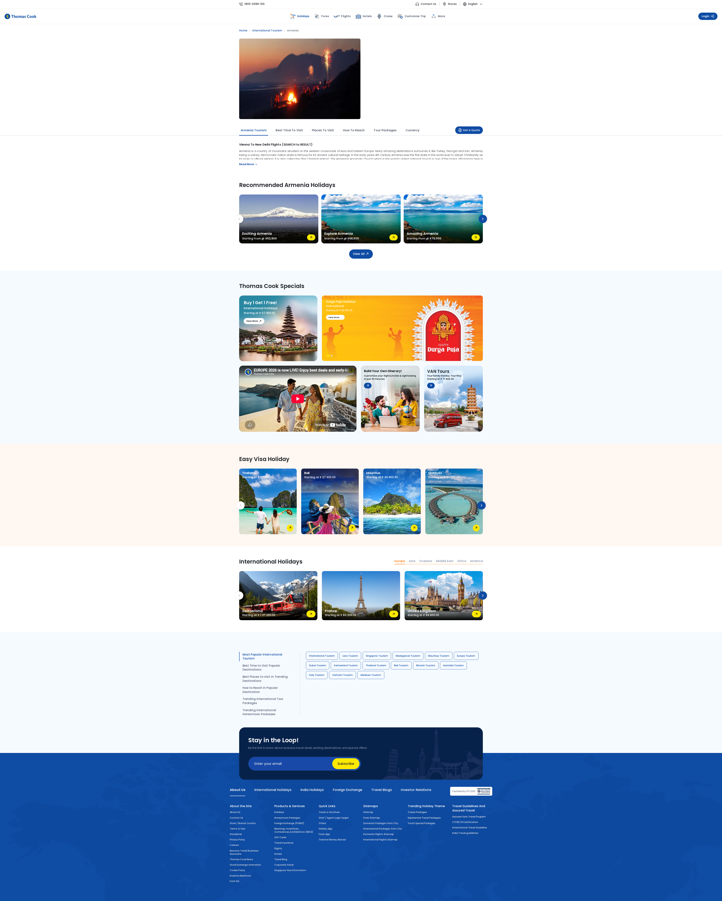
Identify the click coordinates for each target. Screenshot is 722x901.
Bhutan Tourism (425, 665)
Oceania (425, 561)
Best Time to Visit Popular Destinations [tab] (261, 668)
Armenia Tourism (254, 130)
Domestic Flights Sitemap (378, 834)
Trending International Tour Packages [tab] (263, 701)
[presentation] (239, 219)
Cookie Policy (237, 870)
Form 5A (234, 881)
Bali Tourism (401, 665)
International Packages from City (382, 828)
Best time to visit (289, 130)
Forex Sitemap (371, 817)
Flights (345, 16)
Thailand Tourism (376, 665)
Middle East (445, 561)
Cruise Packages (417, 812)
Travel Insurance (284, 842)
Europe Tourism (466, 655)
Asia (412, 561)
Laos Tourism (350, 655)
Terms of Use (237, 828)
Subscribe (345, 763)
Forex (325, 16)
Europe (399, 561)
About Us (235, 812)
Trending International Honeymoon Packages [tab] (259, 712)
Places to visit (323, 130)
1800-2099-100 (254, 4)
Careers (234, 845)
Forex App (324, 834)
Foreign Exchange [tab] (347, 789)
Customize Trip (415, 15)
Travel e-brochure (329, 812)
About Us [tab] (237, 789)
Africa (461, 561)
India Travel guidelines (465, 833)
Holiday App (325, 828)
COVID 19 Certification (465, 822)
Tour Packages (385, 130)
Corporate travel (284, 864)
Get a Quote (471, 130)
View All (358, 254)
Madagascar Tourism (408, 655)
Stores (452, 4)
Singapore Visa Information (290, 870)
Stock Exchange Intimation (245, 864)
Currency (412, 130)
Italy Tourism (316, 675)
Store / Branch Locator (243, 823)
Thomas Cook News (241, 859)
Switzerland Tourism (346, 665)
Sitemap (368, 812)
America (476, 561)
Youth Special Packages (421, 823)
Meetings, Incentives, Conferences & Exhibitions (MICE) (293, 830)
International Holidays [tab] (272, 789)
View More (252, 321)
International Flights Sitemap (380, 839)
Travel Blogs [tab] (381, 789)
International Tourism (322, 655)
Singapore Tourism (377, 655)
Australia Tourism (453, 665)
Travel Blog (280, 859)
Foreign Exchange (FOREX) (289, 823)
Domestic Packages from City (380, 823)
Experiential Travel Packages (424, 817)
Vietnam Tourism (342, 675)
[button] (327, 355)
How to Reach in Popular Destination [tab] (260, 690)
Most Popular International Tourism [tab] (262, 657)
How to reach (354, 130)
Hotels (367, 16)
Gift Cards (280, 837)
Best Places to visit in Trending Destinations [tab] (265, 679)
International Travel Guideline (469, 827)
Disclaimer (236, 834)
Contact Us (428, 4)
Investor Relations (240, 875)
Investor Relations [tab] (416, 789)
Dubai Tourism (317, 665)
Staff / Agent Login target (334, 817)
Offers (322, 823)
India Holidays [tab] (312, 789)
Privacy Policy (237, 839)
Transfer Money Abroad (332, 839)
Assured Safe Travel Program (469, 816)
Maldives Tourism (371, 675)
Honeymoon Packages (287, 817)
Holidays (279, 812)
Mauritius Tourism (438, 655)
